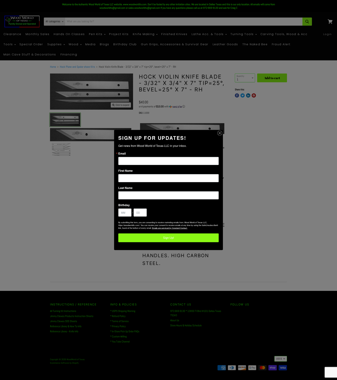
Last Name (125, 187)
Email (122, 153)
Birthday (124, 205)
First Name (125, 170)
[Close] (220, 133)
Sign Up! (168, 237)
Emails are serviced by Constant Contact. (169, 227)
